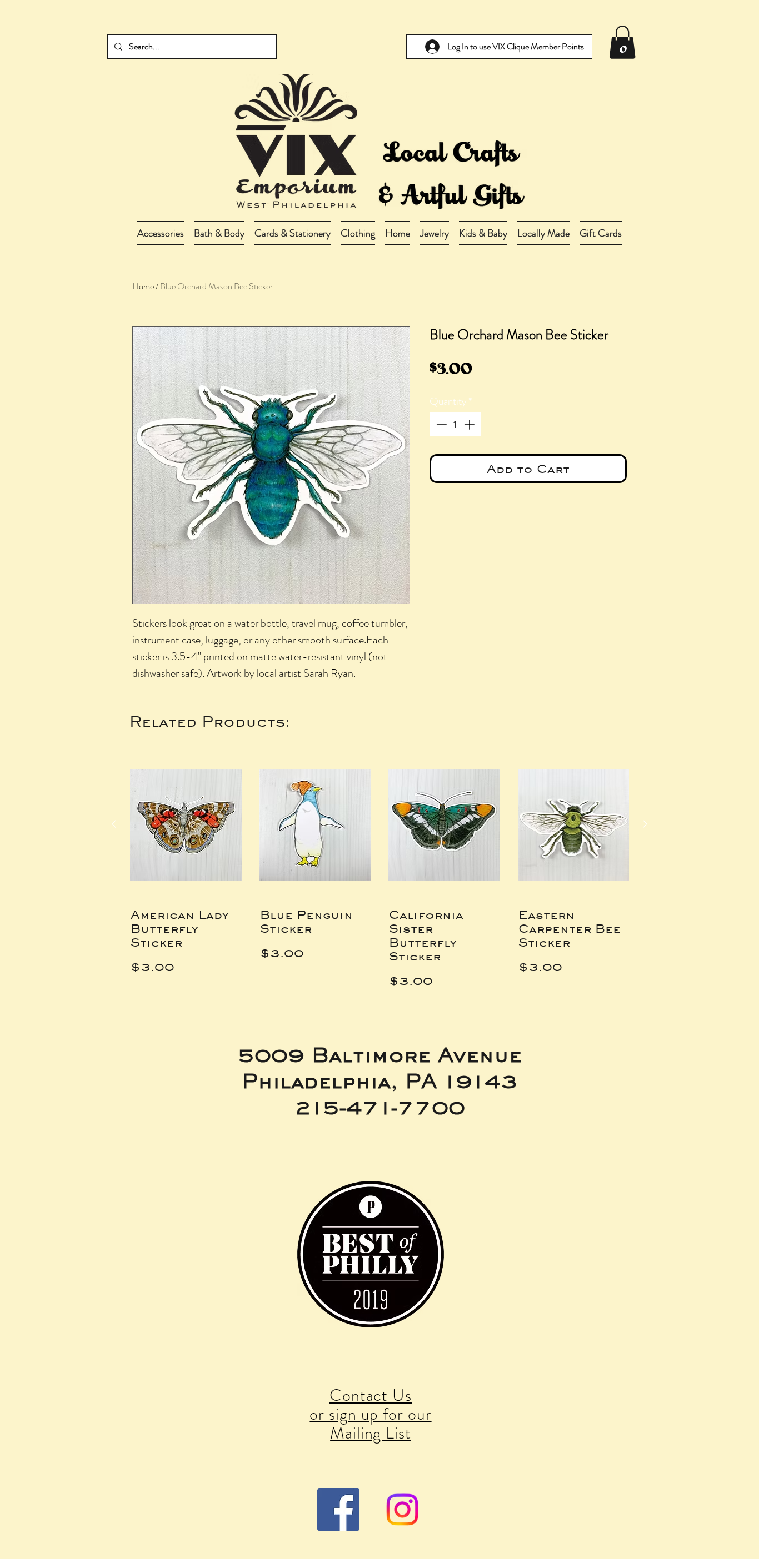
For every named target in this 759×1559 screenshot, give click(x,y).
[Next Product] (645, 824)
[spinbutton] (455, 424)
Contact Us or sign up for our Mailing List (370, 1414)
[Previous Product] (114, 824)
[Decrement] (440, 424)
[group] (379, 870)
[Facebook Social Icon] (338, 1509)
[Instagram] (402, 1509)
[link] (622, 42)
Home (143, 286)
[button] (219, 233)
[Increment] (470, 424)
